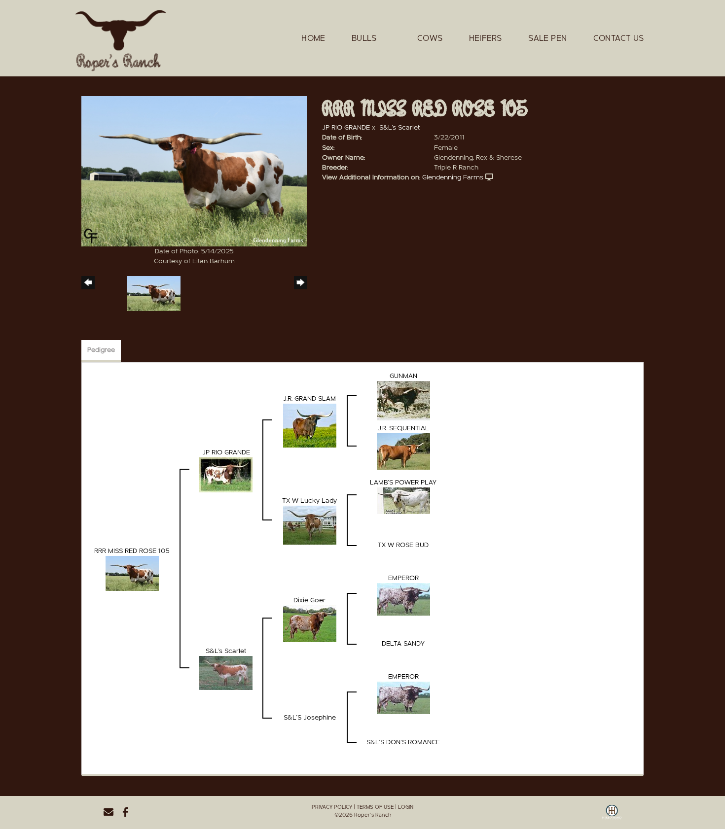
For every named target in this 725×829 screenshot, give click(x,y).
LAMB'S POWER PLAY (403, 482)
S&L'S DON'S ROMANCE (403, 742)
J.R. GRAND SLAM (309, 399)
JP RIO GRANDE (346, 128)
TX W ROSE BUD (403, 545)
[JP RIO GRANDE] (226, 475)
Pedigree (101, 350)
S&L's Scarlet (399, 128)
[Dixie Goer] (309, 623)
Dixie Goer (309, 600)
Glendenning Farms (452, 177)
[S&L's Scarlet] (226, 673)
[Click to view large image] (194, 171)
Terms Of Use (375, 807)
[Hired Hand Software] (611, 816)
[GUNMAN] (403, 401)
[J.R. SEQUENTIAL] (403, 451)
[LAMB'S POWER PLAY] (403, 500)
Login (405, 807)
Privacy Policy (332, 807)
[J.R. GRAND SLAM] (309, 425)
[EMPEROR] (403, 599)
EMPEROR (403, 578)
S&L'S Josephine (310, 718)
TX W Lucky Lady (309, 501)
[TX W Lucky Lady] (309, 525)
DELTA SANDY (403, 644)
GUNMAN (403, 376)
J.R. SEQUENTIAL (403, 428)
